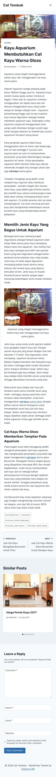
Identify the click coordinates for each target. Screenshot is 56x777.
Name (9, 707)
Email (9, 720)
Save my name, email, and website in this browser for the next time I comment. (26, 741)
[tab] (22, 634)
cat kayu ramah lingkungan (17, 520)
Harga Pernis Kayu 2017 (21, 612)
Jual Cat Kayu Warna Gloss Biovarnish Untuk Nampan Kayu (42, 545)
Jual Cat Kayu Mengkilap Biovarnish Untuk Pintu (14, 545)
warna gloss (31, 401)
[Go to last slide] (7, 603)
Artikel (7, 43)
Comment (11, 670)
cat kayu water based (37, 526)
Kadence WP (28, 769)
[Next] (49, 603)
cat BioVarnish (11, 515)
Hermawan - (12, 67)
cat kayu (26, 515)
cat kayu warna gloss (14, 526)
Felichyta (12, 617)
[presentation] (28, 590)
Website (9, 733)
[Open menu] (50, 5)
